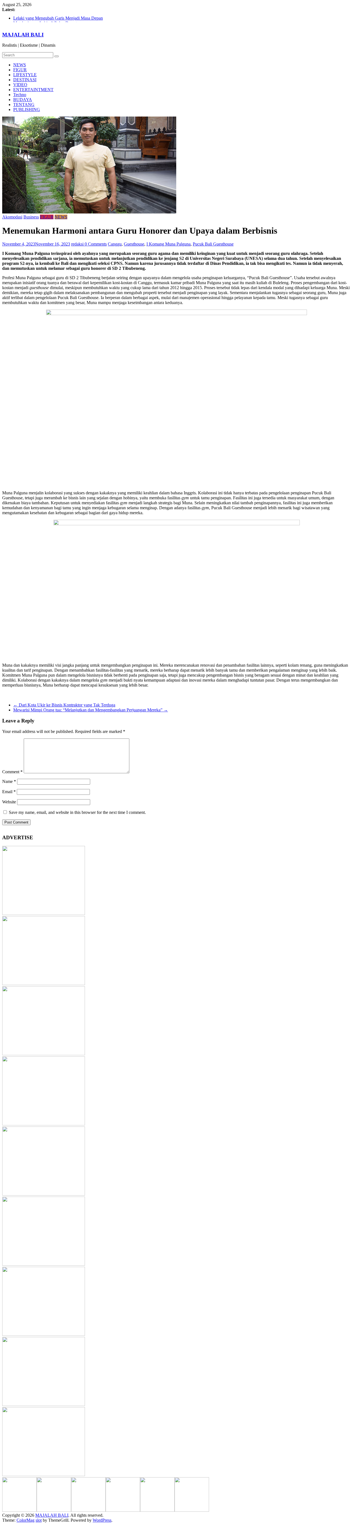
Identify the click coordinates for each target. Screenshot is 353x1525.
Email (9, 791)
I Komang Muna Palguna (168, 244)
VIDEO (20, 84)
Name (9, 781)
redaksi (78, 244)
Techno (19, 94)
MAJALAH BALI (23, 35)
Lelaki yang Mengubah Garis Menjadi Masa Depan (58, 19)
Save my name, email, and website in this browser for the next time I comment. (77, 812)
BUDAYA (22, 99)
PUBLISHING (26, 109)
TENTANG (23, 104)
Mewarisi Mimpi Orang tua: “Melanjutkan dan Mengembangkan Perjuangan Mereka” (90, 710)
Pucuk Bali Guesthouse (213, 244)
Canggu (115, 244)
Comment (12, 771)
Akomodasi (12, 217)
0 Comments (96, 244)
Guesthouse (134, 244)
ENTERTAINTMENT (33, 89)
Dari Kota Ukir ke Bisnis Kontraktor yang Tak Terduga (64, 705)
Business (31, 217)
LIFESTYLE (25, 74)
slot (39, 1520)
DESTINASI (24, 79)
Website (9, 802)
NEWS (19, 64)
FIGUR (20, 69)
